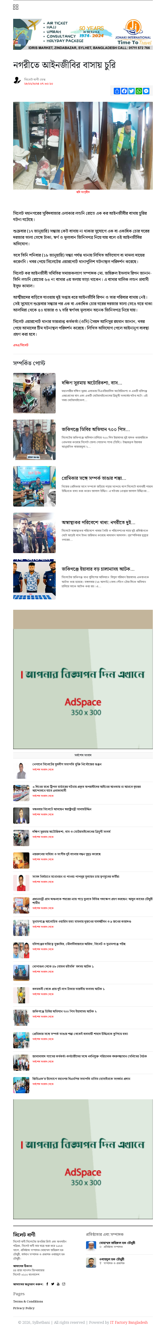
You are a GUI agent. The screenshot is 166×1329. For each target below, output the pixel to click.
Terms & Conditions (28, 1301)
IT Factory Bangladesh (129, 1323)
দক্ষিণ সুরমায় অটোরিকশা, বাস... (92, 383)
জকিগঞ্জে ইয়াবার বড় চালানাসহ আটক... (98, 569)
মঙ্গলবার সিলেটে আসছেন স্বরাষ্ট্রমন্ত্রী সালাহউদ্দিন (61, 809)
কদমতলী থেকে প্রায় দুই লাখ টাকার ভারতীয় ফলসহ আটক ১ (68, 989)
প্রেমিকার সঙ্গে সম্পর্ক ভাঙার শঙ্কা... (94, 478)
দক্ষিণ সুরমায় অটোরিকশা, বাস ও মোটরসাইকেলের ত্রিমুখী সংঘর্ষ (71, 831)
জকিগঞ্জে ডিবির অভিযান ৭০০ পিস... (96, 429)
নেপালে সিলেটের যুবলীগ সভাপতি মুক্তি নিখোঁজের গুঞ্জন (66, 764)
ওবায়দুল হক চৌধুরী (111, 1259)
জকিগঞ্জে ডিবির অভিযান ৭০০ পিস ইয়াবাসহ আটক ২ (64, 1011)
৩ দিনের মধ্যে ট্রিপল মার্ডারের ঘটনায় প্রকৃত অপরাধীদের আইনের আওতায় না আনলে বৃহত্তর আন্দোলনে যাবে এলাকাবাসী (86, 788)
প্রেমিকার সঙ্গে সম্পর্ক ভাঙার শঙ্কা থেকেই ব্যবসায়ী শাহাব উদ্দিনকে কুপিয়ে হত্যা (80, 1034)
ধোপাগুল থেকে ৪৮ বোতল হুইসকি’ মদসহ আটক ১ (63, 966)
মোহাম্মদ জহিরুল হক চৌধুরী (117, 1243)
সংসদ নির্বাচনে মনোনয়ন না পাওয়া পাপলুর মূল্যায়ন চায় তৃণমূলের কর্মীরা (75, 876)
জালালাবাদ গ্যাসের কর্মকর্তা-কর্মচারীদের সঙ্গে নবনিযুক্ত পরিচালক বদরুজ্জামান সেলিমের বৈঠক (89, 1056)
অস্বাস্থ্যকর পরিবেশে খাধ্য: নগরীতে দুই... (98, 523)
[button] (16, 7)
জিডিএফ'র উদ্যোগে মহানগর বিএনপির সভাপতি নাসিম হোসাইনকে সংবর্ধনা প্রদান (81, 1078)
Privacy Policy (24, 1308)
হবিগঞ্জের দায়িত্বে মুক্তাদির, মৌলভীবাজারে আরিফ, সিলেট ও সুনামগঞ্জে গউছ (79, 944)
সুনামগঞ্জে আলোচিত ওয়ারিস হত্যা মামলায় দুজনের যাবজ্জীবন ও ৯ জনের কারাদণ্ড (81, 921)
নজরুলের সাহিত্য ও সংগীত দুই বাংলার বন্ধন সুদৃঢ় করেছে (66, 854)
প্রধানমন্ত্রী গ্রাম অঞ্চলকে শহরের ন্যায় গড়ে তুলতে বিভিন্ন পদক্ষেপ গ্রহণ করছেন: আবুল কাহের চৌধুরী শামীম (92, 901)
